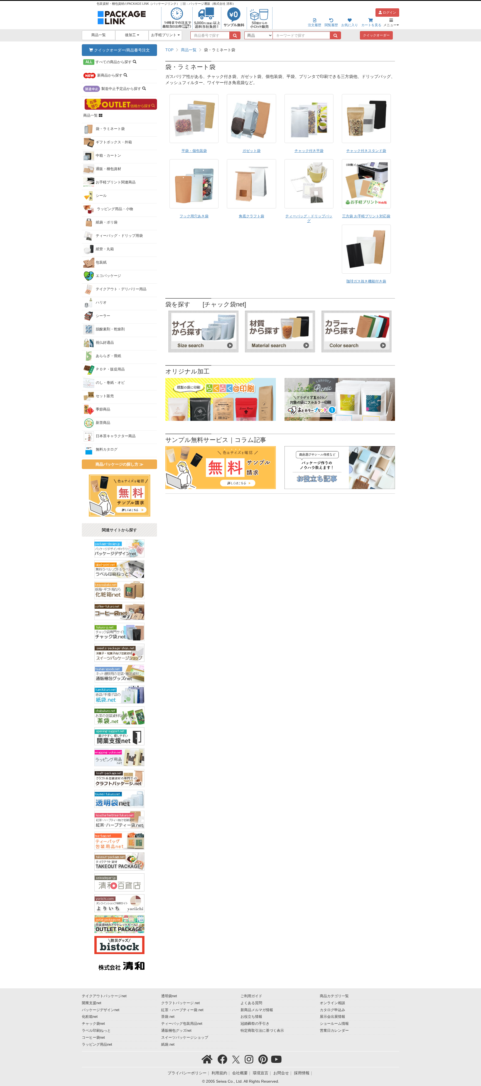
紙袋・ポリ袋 (106, 222)
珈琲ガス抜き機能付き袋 (366, 281)
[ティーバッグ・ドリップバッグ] (308, 183)
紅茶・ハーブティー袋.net (182, 1010)
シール (101, 196)
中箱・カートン (108, 156)
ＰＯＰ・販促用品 (110, 369)
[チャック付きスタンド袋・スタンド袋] (366, 118)
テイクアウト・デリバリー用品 (121, 289)
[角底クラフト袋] (251, 183)
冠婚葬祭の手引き (254, 1024)
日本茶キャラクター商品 (116, 436)
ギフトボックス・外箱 (114, 142)
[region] (280, 49)
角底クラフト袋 (251, 216)
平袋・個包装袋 (194, 151)
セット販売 (105, 396)
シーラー (103, 316)
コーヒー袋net (93, 1038)
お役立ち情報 (251, 1017)
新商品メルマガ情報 (256, 1010)
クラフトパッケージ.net (180, 1003)
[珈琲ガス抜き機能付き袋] (366, 249)
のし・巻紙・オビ (110, 383)
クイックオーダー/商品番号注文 (121, 50)
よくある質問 (251, 1003)
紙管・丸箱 (105, 249)
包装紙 (101, 262)
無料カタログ (106, 449)
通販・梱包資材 (108, 169)
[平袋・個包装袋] (194, 118)
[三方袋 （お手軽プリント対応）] (366, 183)
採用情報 (302, 1073)
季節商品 (103, 409)
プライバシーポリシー (187, 1073)
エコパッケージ (108, 276)
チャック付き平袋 (309, 151)
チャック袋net (93, 1024)
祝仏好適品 (105, 343)
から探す (109, 62)
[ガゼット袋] (251, 118)
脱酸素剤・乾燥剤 (110, 329)
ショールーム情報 (334, 1024)
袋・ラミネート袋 (110, 129)
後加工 (131, 35)
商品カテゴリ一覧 (334, 996)
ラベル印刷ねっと (96, 1031)
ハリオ (101, 302)
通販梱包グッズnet (176, 1031)
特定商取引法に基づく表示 (262, 1031)
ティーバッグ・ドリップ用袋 (119, 236)
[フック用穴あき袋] (194, 183)
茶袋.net (168, 1017)
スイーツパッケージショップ (184, 1038)
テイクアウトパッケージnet (104, 996)
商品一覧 (98, 35)
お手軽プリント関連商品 (116, 182)
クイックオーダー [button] (376, 35)
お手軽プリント (164, 35)
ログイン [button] (389, 12)
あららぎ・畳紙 (108, 356)
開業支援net (91, 1003)
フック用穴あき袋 (194, 216)
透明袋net (169, 996)
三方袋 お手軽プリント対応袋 (366, 216)
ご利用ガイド (251, 996)
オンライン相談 (332, 1003)
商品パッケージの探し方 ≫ (119, 464)
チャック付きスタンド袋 (366, 151)
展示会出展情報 (332, 1017)
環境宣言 (260, 1073)
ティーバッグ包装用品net (181, 1024)
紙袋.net (168, 1044)
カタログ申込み (332, 1010)
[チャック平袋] (308, 118)
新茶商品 (103, 423)
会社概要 (240, 1073)
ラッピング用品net (97, 1044)
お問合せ (281, 1073)
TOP (169, 50)
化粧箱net (90, 1017)
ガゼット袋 (251, 151)
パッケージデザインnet (100, 1010)
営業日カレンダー (334, 1031)
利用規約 (219, 1073)
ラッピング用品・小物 (114, 209)
